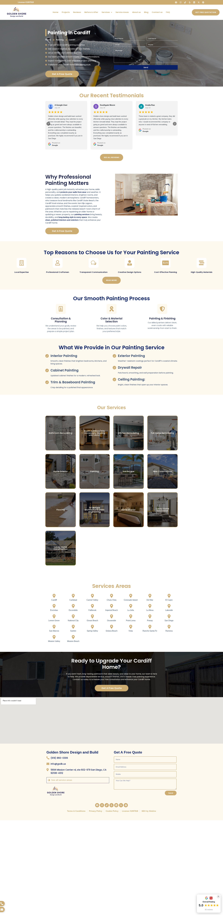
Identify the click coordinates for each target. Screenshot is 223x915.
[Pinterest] (203, 2)
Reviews (77, 12)
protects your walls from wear (73, 192)
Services (106, 12)
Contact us (157, 12)
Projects (66, 12)
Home (55, 12)
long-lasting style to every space (73, 217)
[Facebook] (176, 2)
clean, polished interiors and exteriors (62, 220)
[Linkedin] (194, 2)
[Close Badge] (218, 896)
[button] (48, 124)
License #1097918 (26, 2)
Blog (146, 12)
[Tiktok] (185, 2)
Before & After (91, 12)
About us (136, 12)
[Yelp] (190, 2)
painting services (82, 214)
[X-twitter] (199, 2)
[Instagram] (180, 2)
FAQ (168, 12)
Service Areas (122, 12)
